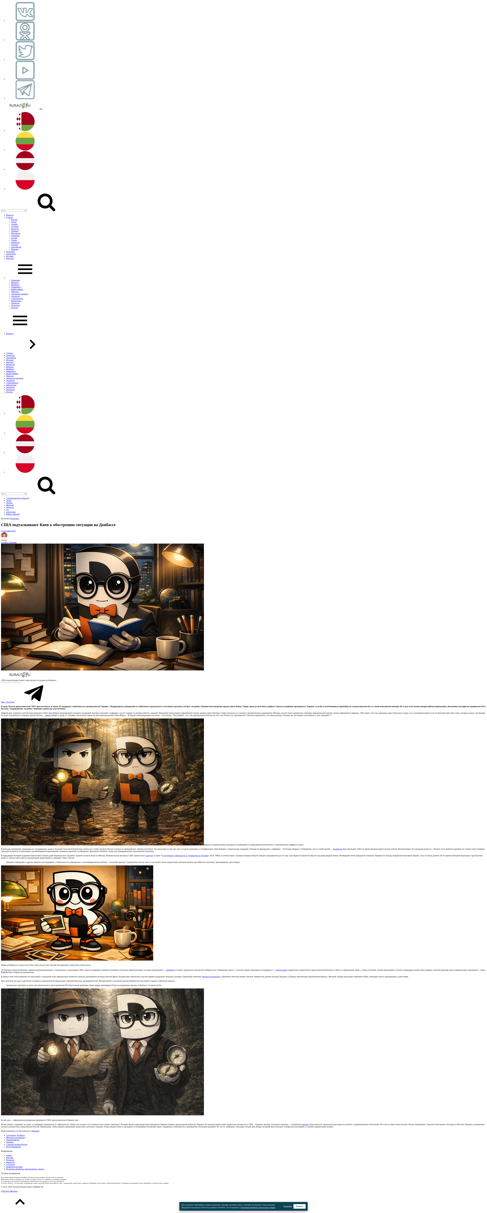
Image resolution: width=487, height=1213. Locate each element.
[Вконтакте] (25, 20)
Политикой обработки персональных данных (258, 1208)
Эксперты (15, 296)
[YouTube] (25, 79)
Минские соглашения (15, 1138)
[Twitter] (25, 59)
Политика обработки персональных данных (25, 1169)
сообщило (170, 970)
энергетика (11, 512)
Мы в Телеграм (8, 702)
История (9, 256)
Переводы (15, 280)
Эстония (15, 226)
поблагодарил (281, 970)
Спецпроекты (17, 298)
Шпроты (15, 282)
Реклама (9, 1158)
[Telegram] (25, 98)
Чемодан (15, 292)
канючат (305, 1124)
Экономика (11, 254)
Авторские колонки (19, 294)
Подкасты (15, 305)
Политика (10, 252)
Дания (14, 240)
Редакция (10, 1160)
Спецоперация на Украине (17, 498)
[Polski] (25, 189)
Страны (9, 217)
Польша (14, 245)
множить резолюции (211, 977)
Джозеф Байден (13, 1140)
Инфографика (17, 289)
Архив (9, 1155)
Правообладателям (14, 1167)
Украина (15, 231)
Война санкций (13, 514)
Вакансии (10, 1162)
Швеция (14, 249)
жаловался (337, 849)
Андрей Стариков (8, 542)
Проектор (15, 303)
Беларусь (15, 229)
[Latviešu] (25, 169)
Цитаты (14, 308)
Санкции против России (16, 1144)
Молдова (10, 505)
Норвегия (15, 242)
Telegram (35, 1131)
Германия (15, 236)
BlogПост (15, 285)
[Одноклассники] (25, 40)
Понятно (299, 1206)
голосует (149, 856)
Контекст (10, 258)
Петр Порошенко (13, 1147)
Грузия (14, 238)
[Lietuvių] (25, 150)
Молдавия (15, 233)
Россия (14, 220)
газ (7, 510)
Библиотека (16, 301)
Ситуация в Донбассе (15, 1135)
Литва (13, 222)
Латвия (14, 224)
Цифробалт (16, 287)
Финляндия (16, 247)
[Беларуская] (25, 130)
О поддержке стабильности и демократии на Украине (185, 856)
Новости (10, 215)
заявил (48, 715)
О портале (10, 1164)
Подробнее (288, 1206)
